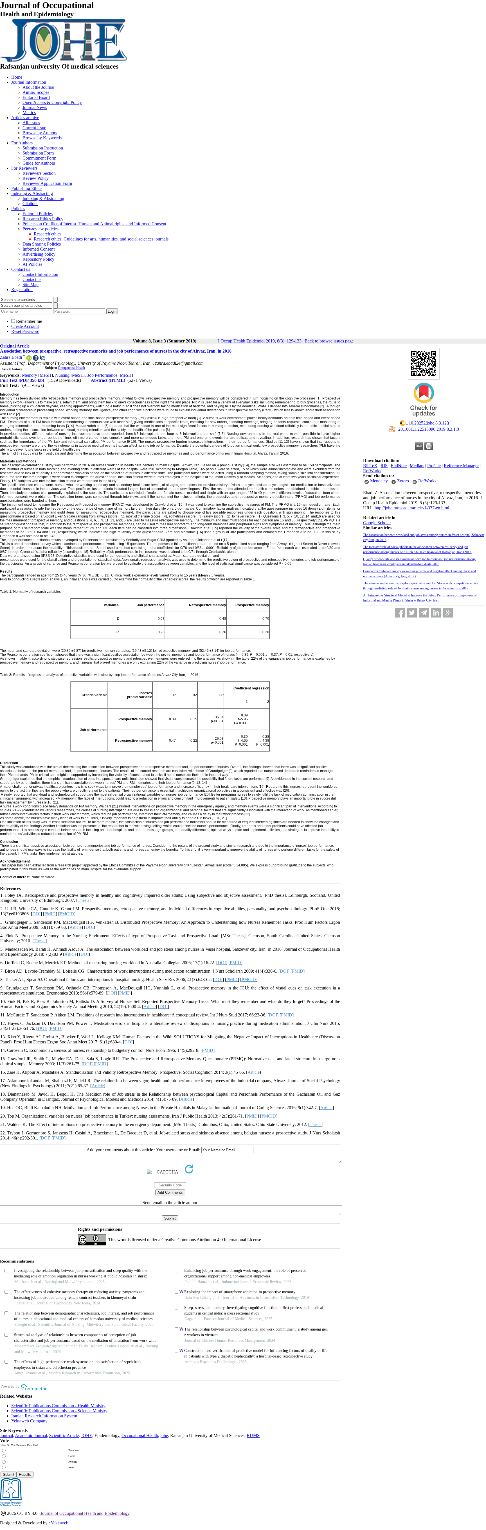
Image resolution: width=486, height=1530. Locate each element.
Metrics (29, 112)
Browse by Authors (39, 132)
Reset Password (25, 331)
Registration (22, 289)
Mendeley (379, 480)
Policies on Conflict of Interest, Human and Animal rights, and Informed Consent (94, 223)
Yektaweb (59, 1522)
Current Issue (34, 127)
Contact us (20, 269)
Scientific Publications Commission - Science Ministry (59, 1410)
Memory (29, 375)
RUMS (253, 1435)
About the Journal (38, 87)
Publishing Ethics (26, 188)
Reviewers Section (39, 173)
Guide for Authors (38, 163)
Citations (30, 203)
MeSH (45, 375)
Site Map (30, 284)
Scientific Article (64, 1435)
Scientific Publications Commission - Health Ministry (58, 1405)
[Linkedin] (436, 613)
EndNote (399, 465)
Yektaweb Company (29, 1420)
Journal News (34, 107)
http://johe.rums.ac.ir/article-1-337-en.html (412, 507)
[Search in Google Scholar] (36, 359)
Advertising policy (38, 254)
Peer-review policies (40, 228)
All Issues (31, 122)
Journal (6, 1435)
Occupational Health (71, 368)
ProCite (434, 465)
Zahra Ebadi (11, 357)
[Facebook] (400, 613)
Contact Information (40, 274)
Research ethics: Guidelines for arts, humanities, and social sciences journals (101, 239)
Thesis (83, 900)
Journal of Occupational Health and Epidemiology (85, 1513)
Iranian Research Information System (44, 1415)
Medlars (417, 465)
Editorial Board (36, 97)
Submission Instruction (42, 148)
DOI (36, 913)
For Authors (22, 142)
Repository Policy (38, 259)
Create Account (25, 326)
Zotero (403, 480)
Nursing (62, 375)
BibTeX (370, 465)
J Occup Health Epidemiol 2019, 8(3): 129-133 (260, 341)
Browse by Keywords (42, 137)
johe (164, 1435)
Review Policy (35, 178)
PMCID (67, 913)
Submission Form (38, 153)
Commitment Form (39, 158)
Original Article (15, 346)
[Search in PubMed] (42, 359)
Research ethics (47, 233)
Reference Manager (461, 465)
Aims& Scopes (35, 92)
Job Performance (102, 375)
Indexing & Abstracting (32, 193)
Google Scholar (377, 522)
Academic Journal (31, 1435)
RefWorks (372, 470)
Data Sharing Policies (41, 244)
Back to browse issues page (329, 341)
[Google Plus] (448, 613)
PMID (50, 913)
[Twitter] (412, 613)
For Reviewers (24, 168)
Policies (18, 208)
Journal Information (28, 82)
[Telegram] (424, 613)
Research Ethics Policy (42, 218)
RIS (384, 465)
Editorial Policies (37, 213)
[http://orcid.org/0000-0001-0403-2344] (29, 359)
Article (75, 927)
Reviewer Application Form (47, 183)
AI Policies (32, 264)
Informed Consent (38, 249)
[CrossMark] (424, 418)
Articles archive (25, 117)
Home (16, 77)
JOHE (86, 1435)
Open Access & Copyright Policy (52, 102)
